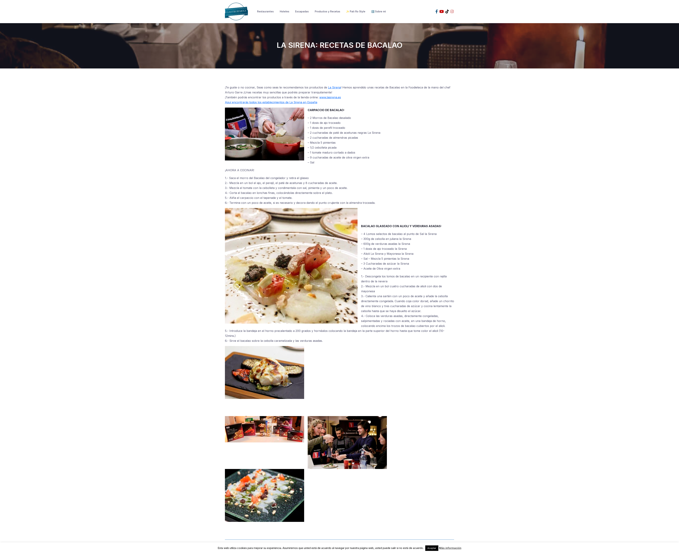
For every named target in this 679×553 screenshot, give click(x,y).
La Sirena (334, 87)
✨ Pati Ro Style (355, 11)
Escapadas (302, 11)
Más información (450, 548)
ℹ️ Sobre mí (378, 11)
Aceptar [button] (431, 548)
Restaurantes (265, 11)
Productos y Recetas (327, 11)
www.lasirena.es (330, 97)
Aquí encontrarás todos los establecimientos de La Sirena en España (271, 102)
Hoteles (284, 11)
